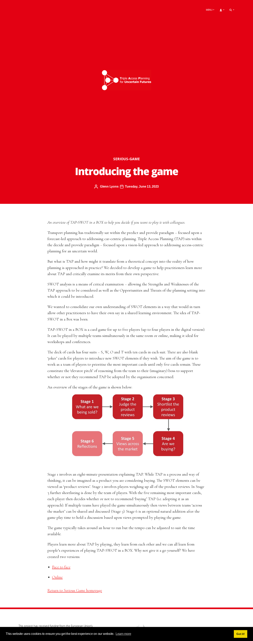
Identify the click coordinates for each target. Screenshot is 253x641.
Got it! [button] (240, 633)
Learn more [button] (123, 633)
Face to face (61, 567)
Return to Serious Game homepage (74, 590)
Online (57, 577)
